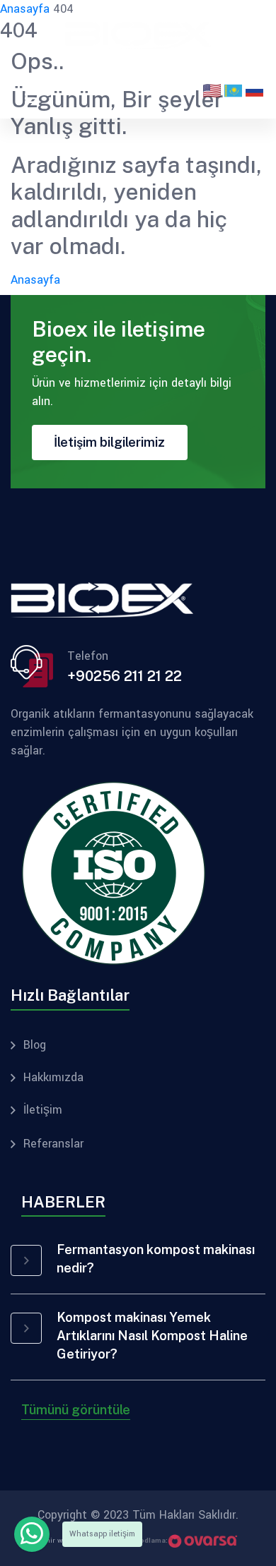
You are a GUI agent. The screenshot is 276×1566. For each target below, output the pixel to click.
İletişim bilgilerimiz (109, 442)
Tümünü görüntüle (75, 1409)
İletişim (42, 1110)
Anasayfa (35, 280)
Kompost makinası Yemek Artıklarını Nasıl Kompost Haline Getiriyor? (152, 1335)
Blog (34, 1045)
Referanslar (53, 1144)
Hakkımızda (53, 1077)
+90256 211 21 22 (124, 676)
